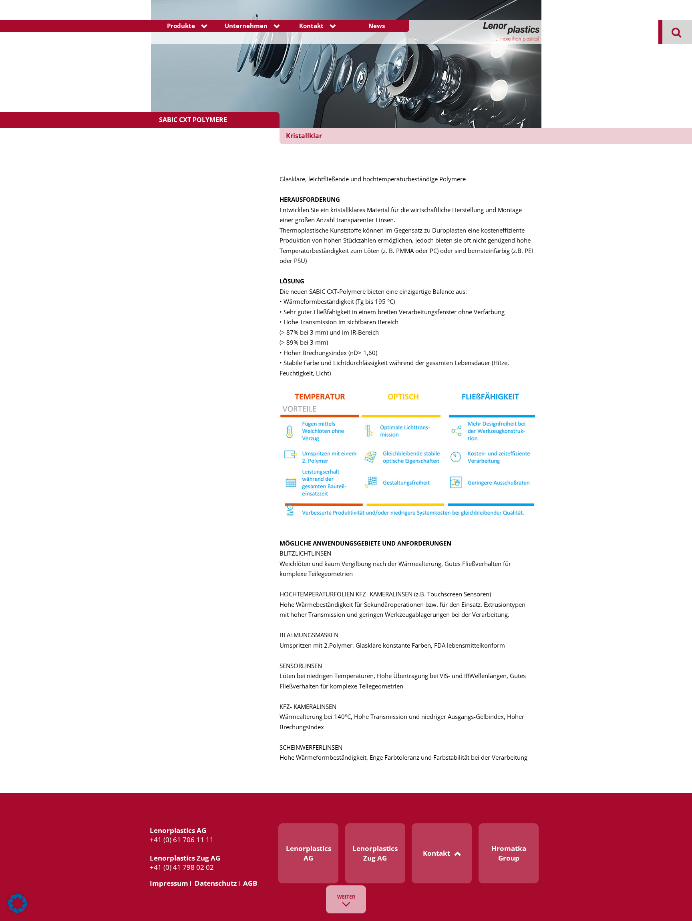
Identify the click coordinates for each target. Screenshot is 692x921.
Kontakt (311, 26)
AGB (250, 883)
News (376, 26)
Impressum (169, 883)
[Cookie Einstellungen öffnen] (17, 911)
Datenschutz (216, 883)
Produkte (181, 26)
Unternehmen (246, 26)
